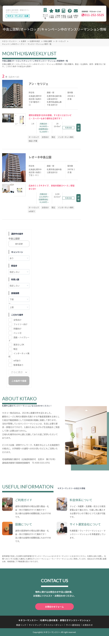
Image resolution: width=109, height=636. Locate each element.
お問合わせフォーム (54, 606)
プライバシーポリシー (53, 625)
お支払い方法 (63, 16)
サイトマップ (35, 625)
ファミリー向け (20, 324)
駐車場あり (18, 364)
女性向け (17, 319)
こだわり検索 (51, 16)
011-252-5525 (94, 15)
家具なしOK (18, 344)
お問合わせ (75, 16)
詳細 (78, 127)
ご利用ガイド (57, 16)
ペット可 (17, 333)
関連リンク (21, 625)
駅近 (15, 348)
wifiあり (17, 360)
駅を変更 (19, 243)
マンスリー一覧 (45, 16)
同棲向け (17, 328)
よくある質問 (69, 16)
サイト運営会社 (73, 625)
